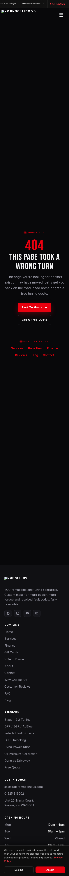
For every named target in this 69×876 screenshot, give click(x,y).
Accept (50, 870)
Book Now (35, 348)
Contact (48, 355)
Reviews (21, 355)
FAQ (7, 693)
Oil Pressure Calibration (20, 754)
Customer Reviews (17, 686)
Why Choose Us (15, 680)
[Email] (36, 613)
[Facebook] (8, 613)
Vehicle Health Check (19, 733)
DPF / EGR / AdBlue (18, 726)
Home (8, 632)
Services (17, 348)
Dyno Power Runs (17, 747)
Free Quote (12, 767)
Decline (19, 870)
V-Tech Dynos (14, 659)
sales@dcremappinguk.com (23, 787)
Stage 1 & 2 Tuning (17, 719)
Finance (52, 348)
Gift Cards (11, 652)
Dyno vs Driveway (17, 760)
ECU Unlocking (15, 740)
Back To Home (32, 307)
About (8, 666)
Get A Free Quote (34, 319)
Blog (35, 355)
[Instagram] (17, 613)
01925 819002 (14, 793)
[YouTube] (27, 613)
